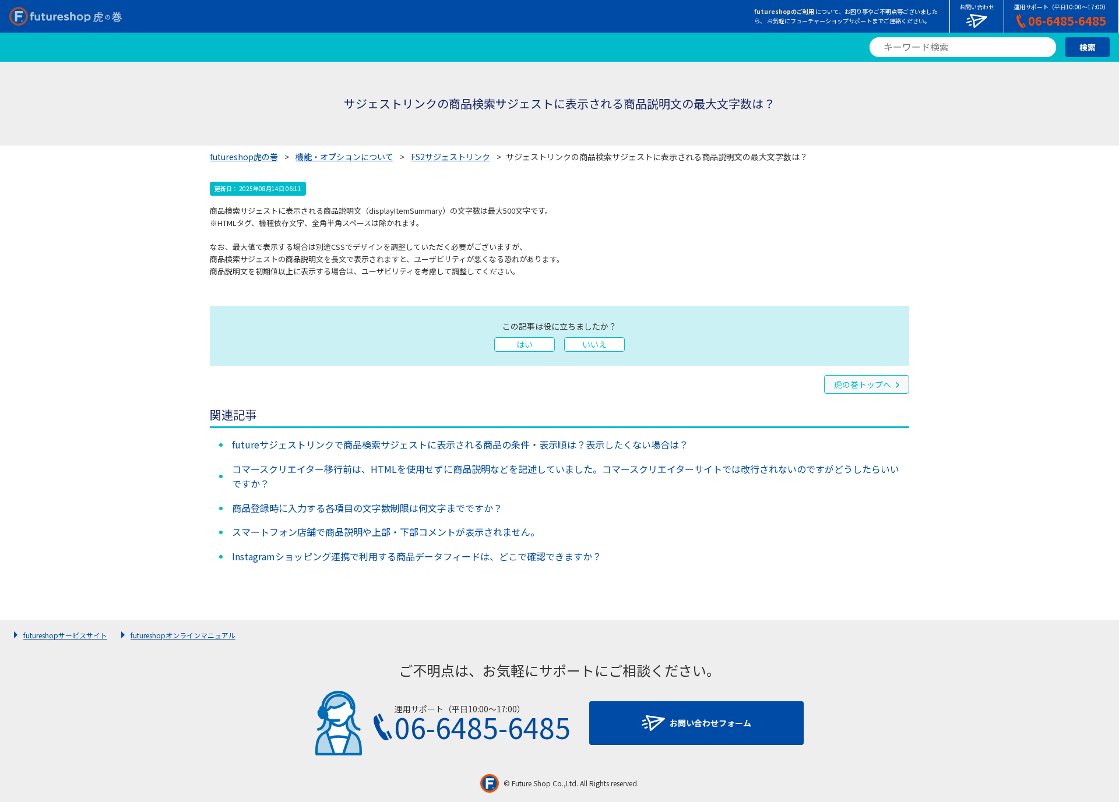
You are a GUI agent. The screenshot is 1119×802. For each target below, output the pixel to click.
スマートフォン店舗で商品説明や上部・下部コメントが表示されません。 (386, 532)
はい (524, 344)
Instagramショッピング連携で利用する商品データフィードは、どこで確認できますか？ (416, 556)
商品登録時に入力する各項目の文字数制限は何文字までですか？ (367, 508)
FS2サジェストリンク (450, 156)
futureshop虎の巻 (244, 156)
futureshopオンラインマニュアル (183, 635)
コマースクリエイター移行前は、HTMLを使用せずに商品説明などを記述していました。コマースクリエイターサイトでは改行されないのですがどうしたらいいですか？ (565, 476)
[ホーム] (65, 16)
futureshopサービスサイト (65, 635)
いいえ (594, 344)
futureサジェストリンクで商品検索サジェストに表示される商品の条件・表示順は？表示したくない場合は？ (460, 444)
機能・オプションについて (344, 156)
